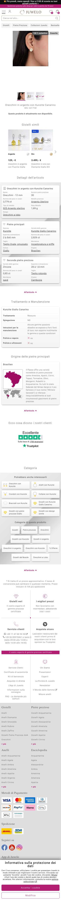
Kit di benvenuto (16, 676)
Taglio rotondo (39, 273)
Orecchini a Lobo (40, 557)
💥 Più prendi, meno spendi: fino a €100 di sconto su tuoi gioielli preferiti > (30, 2)
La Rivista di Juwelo (45, 681)
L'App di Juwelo (15, 685)
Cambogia (36, 280)
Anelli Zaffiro (7, 730)
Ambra (34, 769)
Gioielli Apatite (38, 735)
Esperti (45, 676)
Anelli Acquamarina (10, 756)
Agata (34, 760)
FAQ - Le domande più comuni (16, 697)
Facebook (4, 847)
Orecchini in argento (12, 548)
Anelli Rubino (7, 726)
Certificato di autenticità (16, 672)
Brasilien (35, 250)
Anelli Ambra (7, 764)
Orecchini (45, 530)
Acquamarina (37, 756)
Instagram (19, 847)
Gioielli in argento (41, 539)
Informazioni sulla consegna (16, 691)
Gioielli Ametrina (39, 730)
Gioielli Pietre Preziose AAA (14, 735)
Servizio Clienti (16, 667)
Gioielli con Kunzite (20, 539)
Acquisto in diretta (16, 681)
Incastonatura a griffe (42, 244)
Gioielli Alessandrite (41, 722)
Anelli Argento (8, 778)
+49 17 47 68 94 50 (16, 634)
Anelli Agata (7, 760)
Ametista (35, 778)
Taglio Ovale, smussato (15, 244)
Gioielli (6, 25)
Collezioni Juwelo (39, 25)
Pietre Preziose (20, 25)
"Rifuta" (54, 875)
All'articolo (29, 292)
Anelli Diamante (9, 717)
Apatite (34, 782)
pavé (5, 280)
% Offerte (53, 548)
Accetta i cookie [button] (30, 888)
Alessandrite (37, 764)
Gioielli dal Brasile (21, 557)
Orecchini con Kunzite (35, 548)
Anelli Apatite (8, 773)
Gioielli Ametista (39, 726)
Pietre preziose (29, 530)
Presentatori (45, 672)
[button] (4, 12)
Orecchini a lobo (11, 215)
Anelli (4, 713)
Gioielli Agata (37, 717)
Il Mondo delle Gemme (44, 690)
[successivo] (55, 151)
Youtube (12, 847)
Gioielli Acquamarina (41, 713)
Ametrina (35, 773)
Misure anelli (45, 694)
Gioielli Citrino (38, 739)
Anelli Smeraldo (9, 722)
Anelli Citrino (7, 782)
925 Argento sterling (14, 208)
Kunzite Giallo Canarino (43, 231)
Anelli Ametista (8, 769)
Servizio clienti (15, 629)
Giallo (6, 250)
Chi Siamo (45, 667)
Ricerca (56, 18)
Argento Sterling (39, 201)
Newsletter (45, 685)
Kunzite (7, 231)
